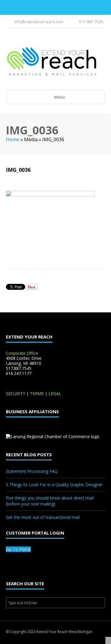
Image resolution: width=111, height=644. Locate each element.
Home (12, 139)
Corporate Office (22, 353)
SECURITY (15, 393)
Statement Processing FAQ (32, 471)
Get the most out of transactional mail (43, 517)
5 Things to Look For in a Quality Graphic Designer (54, 484)
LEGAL (55, 393)
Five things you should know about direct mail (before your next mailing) (50, 501)
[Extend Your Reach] (51, 62)
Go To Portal (18, 549)
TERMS (37, 393)
